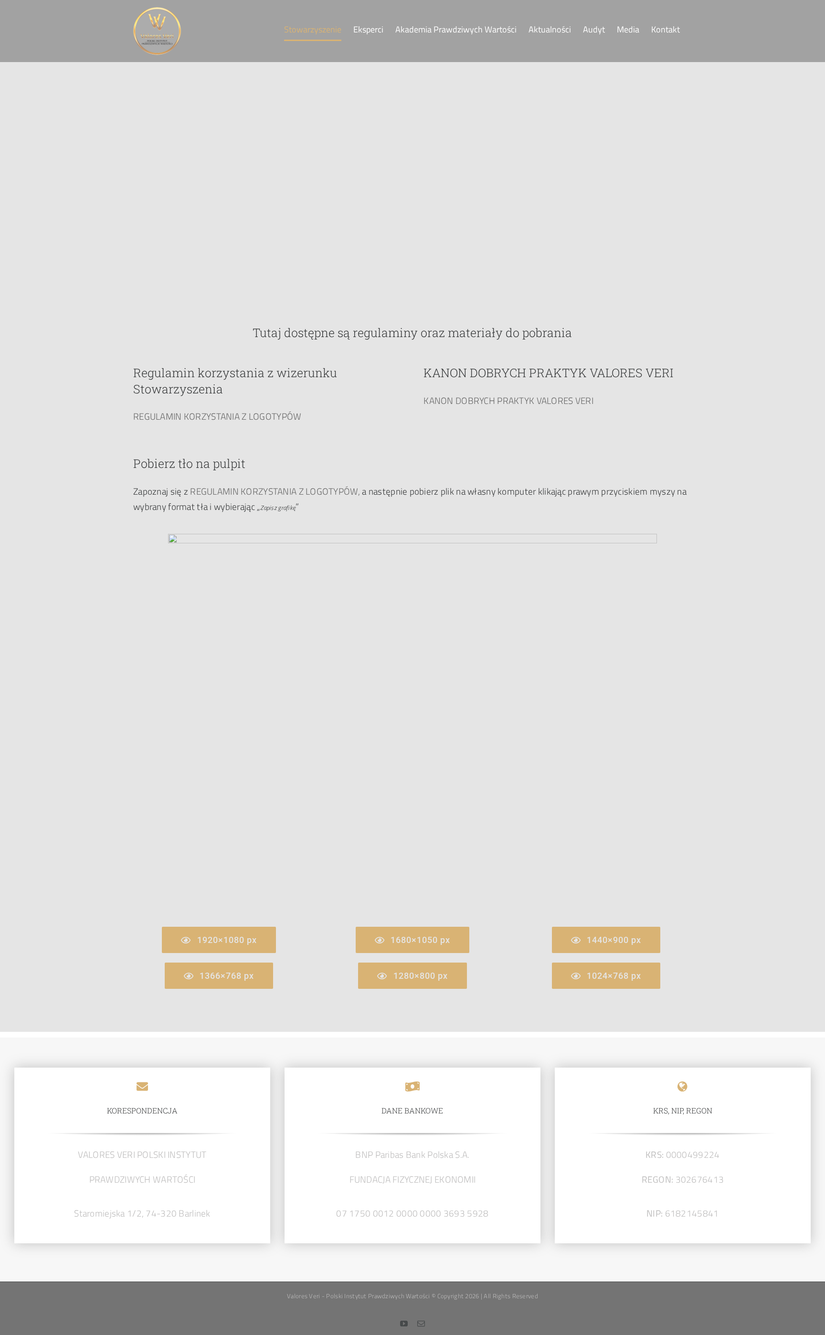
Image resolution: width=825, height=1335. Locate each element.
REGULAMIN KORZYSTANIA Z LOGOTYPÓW (217, 416)
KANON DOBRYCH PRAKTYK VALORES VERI (508, 400)
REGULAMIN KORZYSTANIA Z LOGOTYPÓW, (275, 491)
